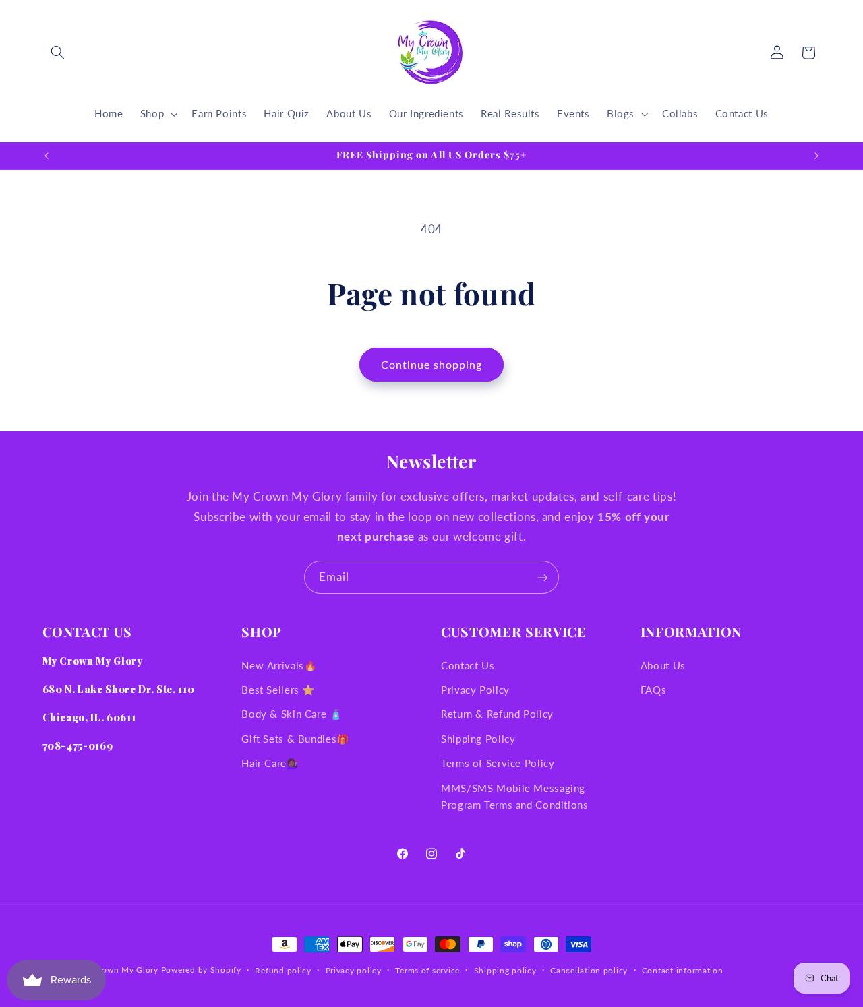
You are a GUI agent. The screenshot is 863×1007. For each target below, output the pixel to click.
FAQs (654, 689)
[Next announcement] (816, 155)
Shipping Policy (478, 739)
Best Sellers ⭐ (278, 689)
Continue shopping (432, 364)
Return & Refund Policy (497, 714)
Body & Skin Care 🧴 (291, 714)
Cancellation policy (589, 970)
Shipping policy (505, 970)
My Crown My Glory (118, 969)
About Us (663, 665)
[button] (57, 52)
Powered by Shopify (201, 969)
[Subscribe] (542, 577)
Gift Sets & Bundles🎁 (295, 739)
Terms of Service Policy (498, 764)
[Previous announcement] (46, 155)
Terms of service (427, 970)
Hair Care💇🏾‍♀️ (270, 764)
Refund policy (283, 970)
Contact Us (467, 665)
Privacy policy (354, 970)
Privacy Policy (475, 689)
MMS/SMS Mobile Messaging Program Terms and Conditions (515, 797)
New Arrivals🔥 (278, 665)
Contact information (682, 970)
